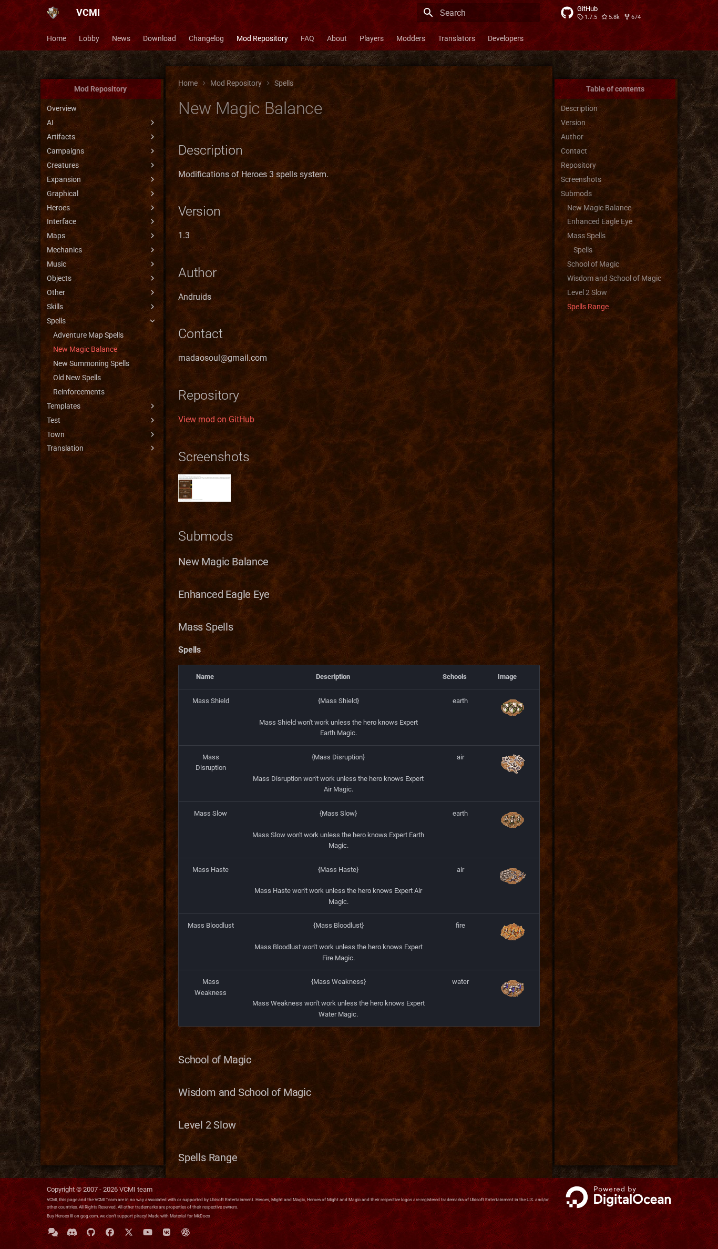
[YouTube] (147, 1232)
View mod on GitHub (216, 419)
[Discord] (72, 1232)
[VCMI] (53, 12)
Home (56, 38)
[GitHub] (91, 1232)
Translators (456, 38)
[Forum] (53, 1232)
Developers (506, 38)
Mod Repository (262, 38)
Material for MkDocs (190, 1215)
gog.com (89, 1215)
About (337, 38)
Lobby (89, 38)
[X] (128, 1232)
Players (372, 38)
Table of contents (615, 89)
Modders (410, 38)
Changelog (206, 38)
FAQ (307, 38)
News (121, 38)
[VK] (166, 1232)
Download (159, 38)
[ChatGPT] (185, 1232)
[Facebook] (109, 1232)
